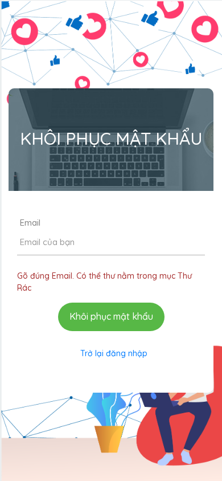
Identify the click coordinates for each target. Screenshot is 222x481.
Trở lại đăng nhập (113, 353)
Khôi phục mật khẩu (111, 316)
